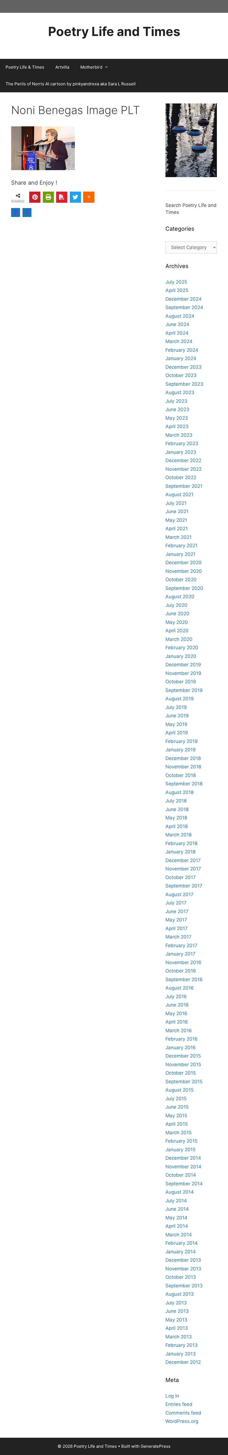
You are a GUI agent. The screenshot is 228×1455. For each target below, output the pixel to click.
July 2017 (176, 903)
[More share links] (88, 197)
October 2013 (180, 1277)
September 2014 (184, 1183)
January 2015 (180, 1149)
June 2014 (177, 1209)
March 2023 (178, 435)
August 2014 (179, 1192)
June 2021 (177, 511)
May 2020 (176, 622)
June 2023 (177, 409)
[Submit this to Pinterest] (34, 197)
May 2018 (176, 818)
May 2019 (176, 724)
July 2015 (176, 1098)
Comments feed (183, 1413)
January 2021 (180, 554)
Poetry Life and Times (114, 31)
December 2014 (183, 1158)
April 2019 (176, 732)
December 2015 (183, 1056)
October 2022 (180, 477)
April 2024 (177, 333)
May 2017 (176, 920)
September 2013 (184, 1285)
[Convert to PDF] (61, 197)
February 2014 (181, 1243)
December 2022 (183, 460)
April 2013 (176, 1328)
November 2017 (183, 869)
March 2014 (178, 1234)
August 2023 (179, 392)
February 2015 (181, 1141)
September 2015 (183, 1081)
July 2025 (176, 282)
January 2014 (180, 1251)
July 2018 (176, 800)
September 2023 (184, 384)
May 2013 (176, 1320)
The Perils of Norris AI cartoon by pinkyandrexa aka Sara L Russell (71, 83)
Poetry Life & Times (25, 67)
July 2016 (176, 996)
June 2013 (177, 1311)
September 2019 (184, 690)
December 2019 (183, 664)
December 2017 (183, 860)
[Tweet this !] (75, 197)
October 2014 (180, 1175)
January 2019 (180, 749)
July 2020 (176, 605)
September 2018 (183, 783)
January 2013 (180, 1354)
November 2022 (183, 469)
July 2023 (176, 401)
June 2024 (177, 324)
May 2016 (176, 1013)
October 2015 (180, 1073)
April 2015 (176, 1124)
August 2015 (179, 1090)
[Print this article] (48, 197)
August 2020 (179, 596)
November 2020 (183, 571)
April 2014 (176, 1226)
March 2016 (178, 1030)
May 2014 (176, 1217)
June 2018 (177, 809)
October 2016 (180, 971)
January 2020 (180, 656)
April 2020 (177, 630)
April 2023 (177, 426)
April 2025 (176, 290)
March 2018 (178, 835)
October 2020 (181, 579)
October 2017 (180, 877)
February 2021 (181, 545)
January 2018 (180, 852)
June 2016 (177, 1005)
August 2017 (179, 894)
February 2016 (181, 1039)
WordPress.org (181, 1421)
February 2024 (181, 350)
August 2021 (179, 494)
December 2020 (183, 562)
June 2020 (177, 613)
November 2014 (183, 1166)
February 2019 (181, 741)
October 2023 (181, 375)
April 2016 (176, 1022)
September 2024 (184, 307)
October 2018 (180, 775)
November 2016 (183, 962)
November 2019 (183, 673)
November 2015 (183, 1064)
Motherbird (91, 67)
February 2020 (181, 647)
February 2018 (181, 843)
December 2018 (183, 758)
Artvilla (62, 67)
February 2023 (181, 443)
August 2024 (179, 316)
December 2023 (183, 367)
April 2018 (176, 826)
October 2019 (180, 681)
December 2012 (183, 1362)
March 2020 (178, 639)
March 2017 (178, 937)
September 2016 (184, 979)
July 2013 (176, 1303)
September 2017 (183, 886)
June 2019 (177, 715)
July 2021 (176, 503)
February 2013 (181, 1345)
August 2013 (179, 1294)
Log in (172, 1396)
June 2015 (177, 1107)
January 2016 (180, 1047)
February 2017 (181, 945)
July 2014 (176, 1200)
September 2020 (184, 588)
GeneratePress (155, 1446)
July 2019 (176, 707)
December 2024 (183, 299)
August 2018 (179, 792)
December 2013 (183, 1260)
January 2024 (180, 358)
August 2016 (179, 988)
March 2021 (178, 537)
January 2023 (180, 452)
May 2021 (176, 520)
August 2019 (179, 698)
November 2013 (183, 1268)
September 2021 (183, 486)
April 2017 (176, 928)
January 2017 (180, 954)
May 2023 (176, 418)
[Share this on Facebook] (15, 212)
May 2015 (176, 1115)
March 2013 (178, 1337)
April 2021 (176, 528)
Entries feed (178, 1404)
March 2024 (178, 341)
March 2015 (178, 1132)
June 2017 (177, 911)
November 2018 (183, 766)
